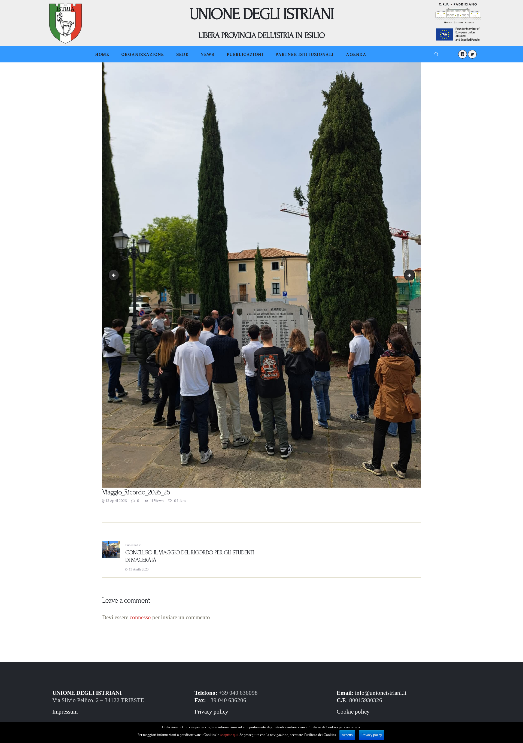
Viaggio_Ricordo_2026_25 (115, 275)
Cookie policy (353, 711)
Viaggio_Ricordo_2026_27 (413, 275)
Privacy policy (211, 711)
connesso (140, 617)
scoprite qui (229, 735)
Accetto (347, 735)
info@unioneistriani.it (380, 693)
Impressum (65, 711)
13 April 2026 (116, 501)
